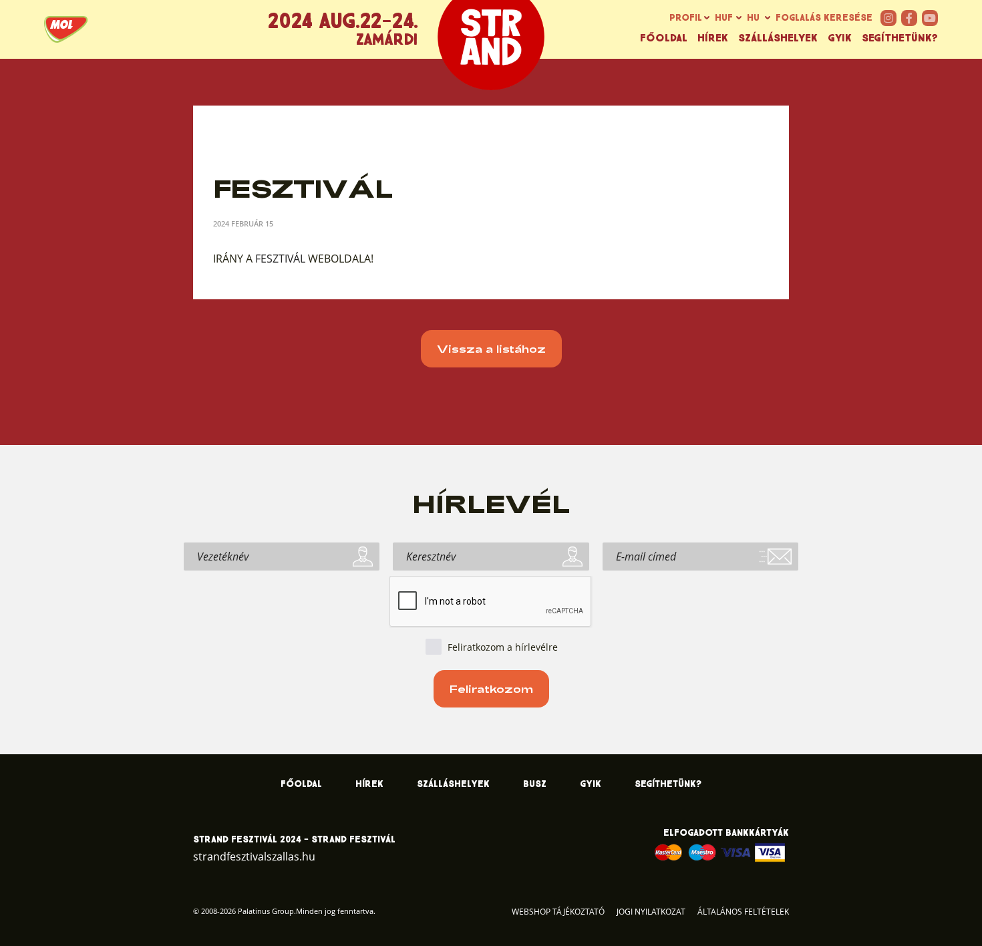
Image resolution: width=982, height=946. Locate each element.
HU (753, 18)
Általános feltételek (743, 911)
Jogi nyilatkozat (651, 911)
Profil (685, 18)
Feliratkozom (491, 688)
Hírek (712, 38)
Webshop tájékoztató (558, 911)
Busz (534, 784)
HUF (724, 18)
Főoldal (663, 38)
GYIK (840, 38)
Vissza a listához (491, 348)
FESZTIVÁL (281, 258)
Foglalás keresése (824, 18)
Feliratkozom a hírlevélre (503, 647)
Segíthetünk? (900, 38)
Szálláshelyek (778, 38)
